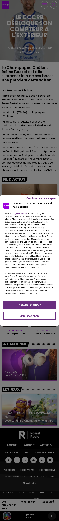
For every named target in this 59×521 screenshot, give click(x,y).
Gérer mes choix (29, 316)
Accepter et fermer (30, 305)
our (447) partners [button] (19, 213)
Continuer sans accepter (41, 198)
